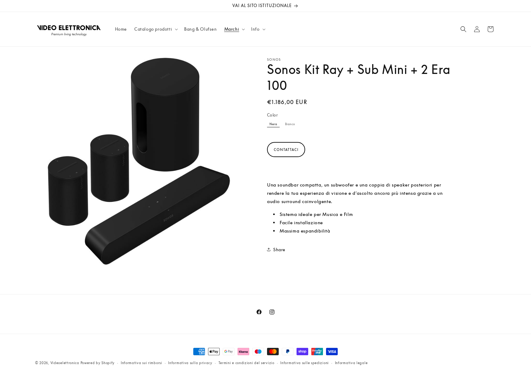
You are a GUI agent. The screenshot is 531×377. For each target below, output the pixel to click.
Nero (273, 124)
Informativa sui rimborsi (141, 363)
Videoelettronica (64, 363)
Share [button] (279, 249)
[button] (155, 29)
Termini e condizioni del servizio (246, 363)
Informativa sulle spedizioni (304, 363)
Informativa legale (351, 363)
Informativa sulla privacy (190, 363)
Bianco (290, 124)
